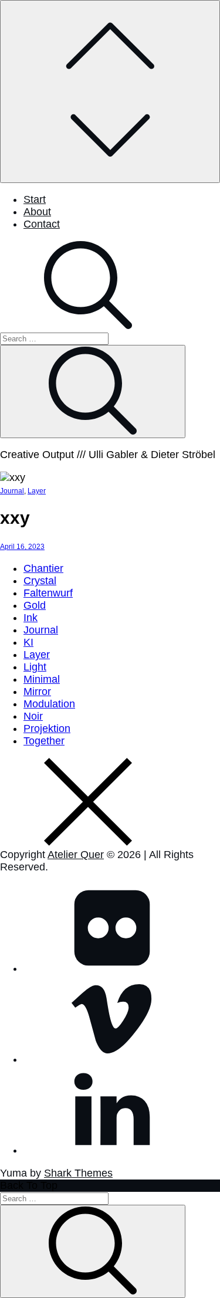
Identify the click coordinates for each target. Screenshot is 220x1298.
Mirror (37, 691)
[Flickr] (111, 968)
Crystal (39, 581)
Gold (34, 605)
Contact (41, 224)
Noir (33, 716)
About (37, 212)
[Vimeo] (111, 1059)
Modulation (49, 704)
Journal (12, 491)
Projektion (46, 728)
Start (34, 199)
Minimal (41, 679)
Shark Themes (78, 1173)
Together (44, 741)
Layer (37, 491)
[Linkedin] (111, 1150)
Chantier (43, 568)
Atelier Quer (76, 854)
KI (28, 642)
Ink (30, 617)
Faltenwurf (48, 593)
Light (34, 667)
